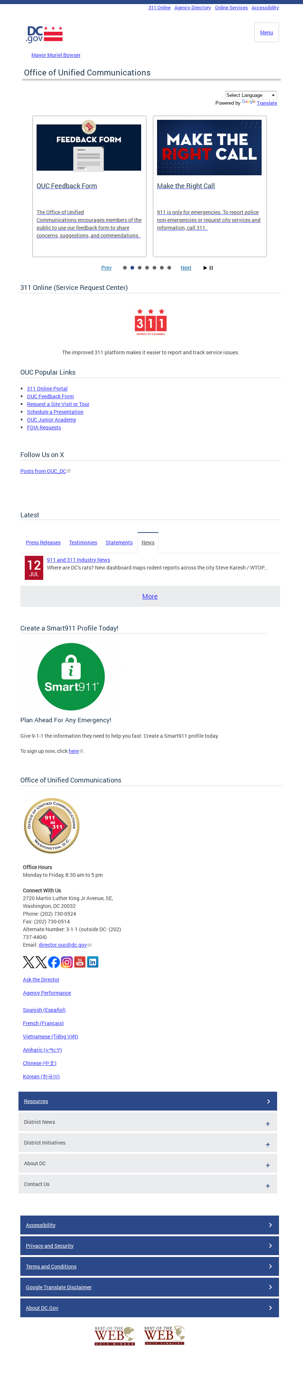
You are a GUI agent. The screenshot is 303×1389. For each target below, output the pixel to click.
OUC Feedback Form (50, 396)
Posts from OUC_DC (43, 470)
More (150, 596)
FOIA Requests (44, 427)
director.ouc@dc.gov (63, 944)
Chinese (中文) (40, 1063)
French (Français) (43, 1023)
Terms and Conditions (51, 1266)
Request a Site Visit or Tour (58, 404)
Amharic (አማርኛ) (42, 1049)
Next (186, 267)
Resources (36, 1101)
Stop (211, 268)
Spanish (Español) (44, 1009)
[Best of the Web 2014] (114, 1345)
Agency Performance (47, 992)
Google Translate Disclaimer (59, 1287)
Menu (266, 32)
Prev (106, 267)
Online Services (231, 7)
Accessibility (265, 7)
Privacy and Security (50, 1245)
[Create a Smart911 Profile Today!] (71, 711)
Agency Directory (192, 7)
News (148, 542)
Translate (267, 102)
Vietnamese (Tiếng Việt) (50, 1036)
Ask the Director (41, 979)
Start (205, 268)
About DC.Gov (42, 1307)
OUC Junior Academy (51, 419)
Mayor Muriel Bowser (56, 54)
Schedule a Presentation (55, 411)
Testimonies (83, 542)
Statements (119, 542)
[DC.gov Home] (44, 41)
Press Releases (43, 542)
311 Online (160, 7)
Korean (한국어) (41, 1076)
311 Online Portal (47, 388)
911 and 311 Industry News (78, 559)
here (74, 750)
